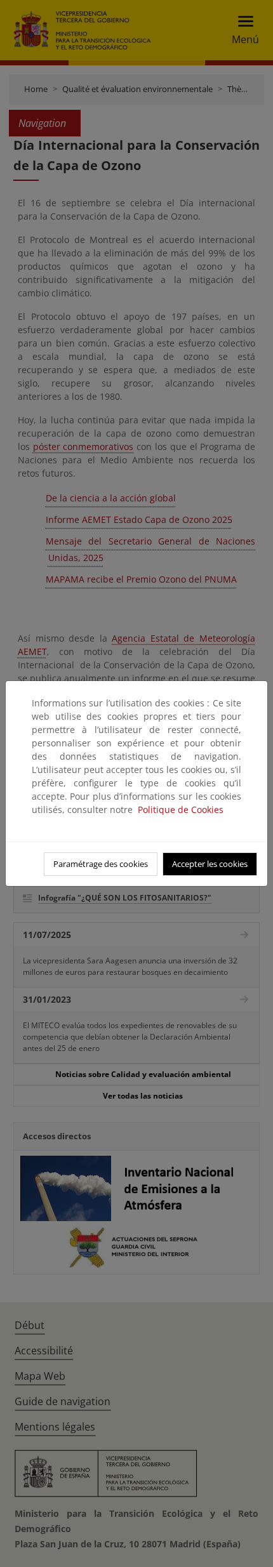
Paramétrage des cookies (100, 863)
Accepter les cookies (210, 863)
